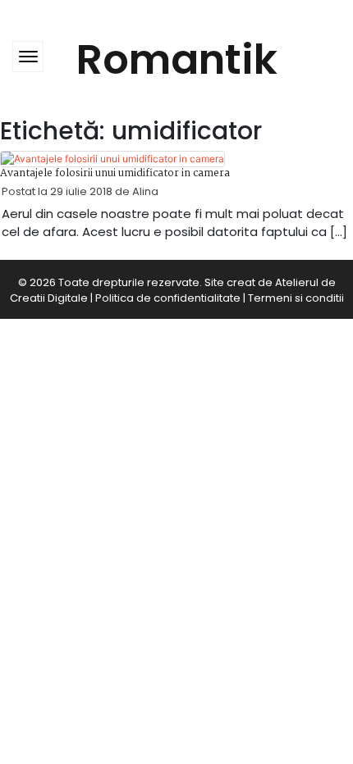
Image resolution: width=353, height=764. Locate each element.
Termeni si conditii (296, 298)
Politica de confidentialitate (168, 298)
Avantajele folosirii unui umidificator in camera (115, 173)
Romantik (176, 59)
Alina (145, 191)
